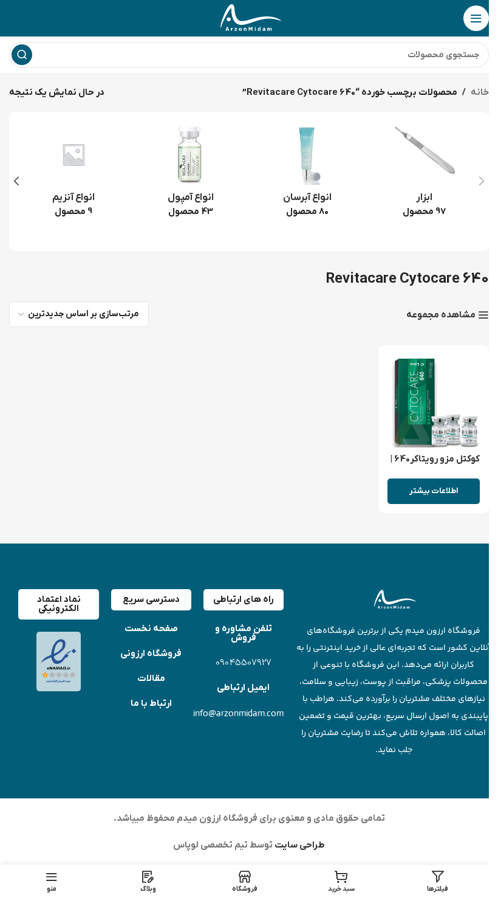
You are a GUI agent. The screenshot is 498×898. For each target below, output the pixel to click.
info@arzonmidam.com (238, 713)
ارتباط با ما (151, 703)
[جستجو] (22, 54)
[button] (481, 181)
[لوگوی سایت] (249, 18)
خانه (480, 92)
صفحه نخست (151, 629)
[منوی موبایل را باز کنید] (476, 18)
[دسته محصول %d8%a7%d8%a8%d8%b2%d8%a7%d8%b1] (424, 174)
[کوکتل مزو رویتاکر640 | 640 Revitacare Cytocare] (433, 400)
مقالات (151, 678)
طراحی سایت (299, 845)
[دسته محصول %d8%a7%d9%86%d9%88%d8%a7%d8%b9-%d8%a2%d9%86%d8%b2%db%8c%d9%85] (73, 174)
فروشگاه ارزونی (151, 654)
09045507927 (243, 663)
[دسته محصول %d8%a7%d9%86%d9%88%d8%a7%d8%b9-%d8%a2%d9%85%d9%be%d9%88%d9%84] (191, 174)
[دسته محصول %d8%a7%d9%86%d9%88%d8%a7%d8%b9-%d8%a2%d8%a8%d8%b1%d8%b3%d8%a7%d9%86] (307, 174)
